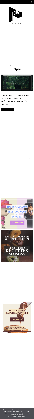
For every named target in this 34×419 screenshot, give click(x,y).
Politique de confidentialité (19, 416)
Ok (8, 416)
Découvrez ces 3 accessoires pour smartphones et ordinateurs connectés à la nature (15, 100)
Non (11, 416)
